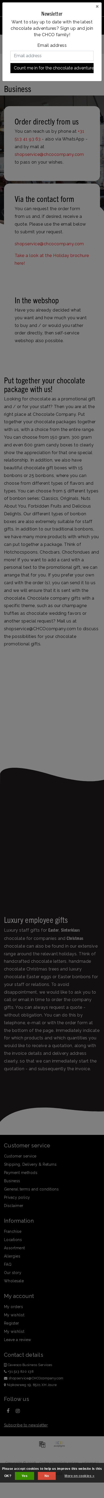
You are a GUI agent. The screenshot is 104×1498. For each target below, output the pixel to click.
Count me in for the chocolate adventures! (54, 67)
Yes (24, 1476)
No (47, 1476)
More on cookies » (79, 1476)
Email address (52, 45)
